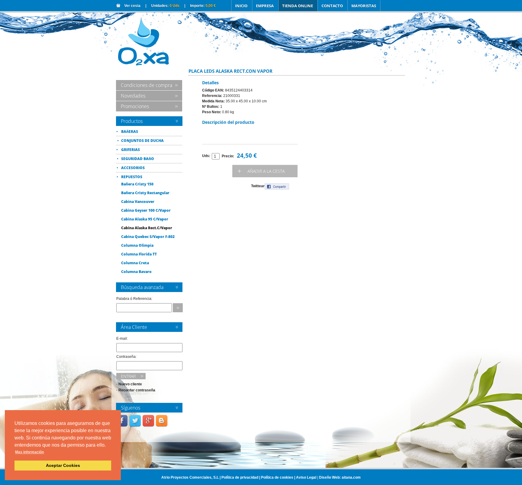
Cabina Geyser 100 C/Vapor (146, 210)
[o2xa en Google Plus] (149, 426)
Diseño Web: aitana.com (340, 477)
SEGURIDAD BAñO (137, 158)
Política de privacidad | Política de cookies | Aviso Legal (268, 477)
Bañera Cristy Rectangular (145, 192)
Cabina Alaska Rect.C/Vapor (146, 227)
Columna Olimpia (137, 245)
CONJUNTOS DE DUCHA (142, 140)
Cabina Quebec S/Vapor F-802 (148, 236)
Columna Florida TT (139, 254)
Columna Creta (135, 262)
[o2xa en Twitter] (136, 426)
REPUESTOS (131, 176)
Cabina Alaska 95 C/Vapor (144, 219)
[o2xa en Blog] (162, 426)
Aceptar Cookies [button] (63, 465)
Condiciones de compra (146, 85)
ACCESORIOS (133, 167)
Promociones (135, 106)
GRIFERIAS (130, 149)
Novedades (133, 95)
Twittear (258, 186)
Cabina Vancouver (137, 201)
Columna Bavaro (136, 271)
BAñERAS (129, 131)
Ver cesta (132, 6)
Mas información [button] (29, 452)
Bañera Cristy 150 (137, 184)
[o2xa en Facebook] (122, 426)
